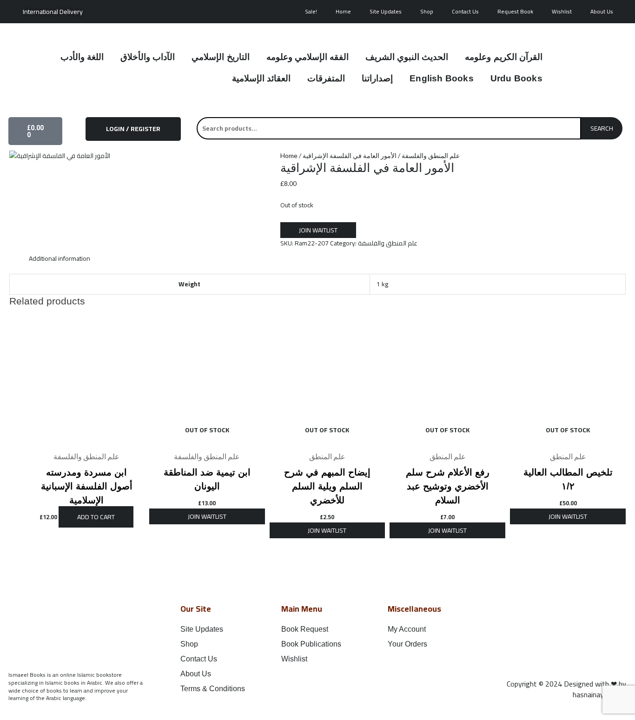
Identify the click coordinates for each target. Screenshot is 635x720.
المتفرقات (326, 78)
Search (601, 128)
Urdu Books (516, 78)
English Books (442, 78)
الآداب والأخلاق (147, 57)
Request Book (515, 11)
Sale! (311, 11)
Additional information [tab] (59, 258)
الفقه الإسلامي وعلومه (307, 57)
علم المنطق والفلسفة (431, 155)
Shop (426, 11)
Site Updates (386, 11)
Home (343, 11)
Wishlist (562, 11)
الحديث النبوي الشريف (406, 57)
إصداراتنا (377, 78)
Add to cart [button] (96, 517)
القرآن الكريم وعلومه (503, 57)
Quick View (86, 439)
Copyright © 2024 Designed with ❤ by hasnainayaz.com (566, 689)
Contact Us (465, 11)
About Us (601, 11)
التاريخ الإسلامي (220, 57)
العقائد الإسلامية (261, 78)
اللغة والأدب (82, 57)
